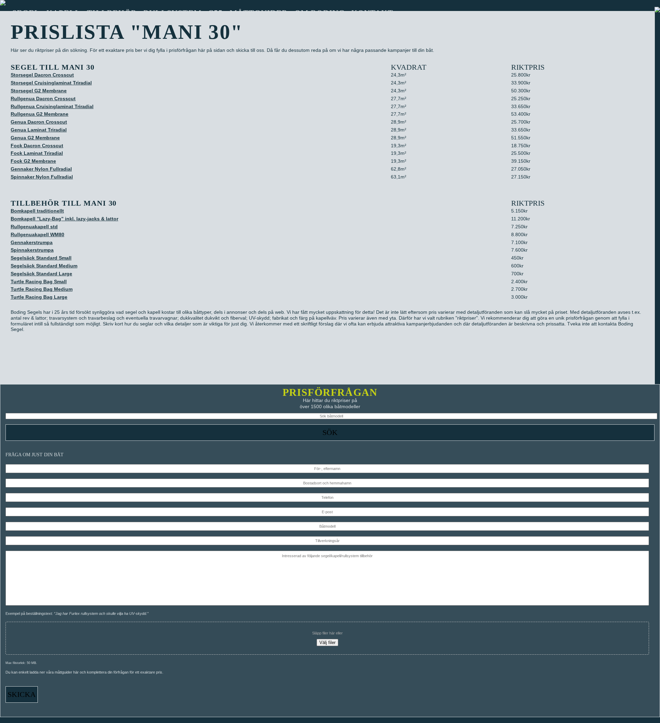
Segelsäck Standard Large (41, 273)
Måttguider (259, 13)
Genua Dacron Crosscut (39, 122)
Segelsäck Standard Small (41, 258)
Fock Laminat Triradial (37, 153)
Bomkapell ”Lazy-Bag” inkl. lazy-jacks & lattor (64, 218)
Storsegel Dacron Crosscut (42, 75)
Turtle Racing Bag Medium (42, 289)
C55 (215, 13)
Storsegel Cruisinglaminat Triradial (51, 82)
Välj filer (327, 642)
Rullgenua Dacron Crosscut (43, 98)
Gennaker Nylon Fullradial (41, 169)
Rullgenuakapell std (34, 226)
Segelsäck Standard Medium (44, 265)
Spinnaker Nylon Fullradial (42, 177)
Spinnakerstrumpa (32, 250)
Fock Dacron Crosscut (37, 145)
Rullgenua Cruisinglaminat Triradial (52, 106)
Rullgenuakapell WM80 (37, 234)
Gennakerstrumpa (32, 242)
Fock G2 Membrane (33, 161)
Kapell (63, 13)
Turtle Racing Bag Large (39, 297)
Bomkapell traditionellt (37, 211)
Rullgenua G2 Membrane (39, 114)
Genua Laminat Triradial (39, 130)
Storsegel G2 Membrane (39, 90)
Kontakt (372, 13)
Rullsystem (172, 13)
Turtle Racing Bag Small (39, 281)
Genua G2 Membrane (35, 137)
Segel (26, 13)
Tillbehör (112, 13)
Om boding (320, 13)
